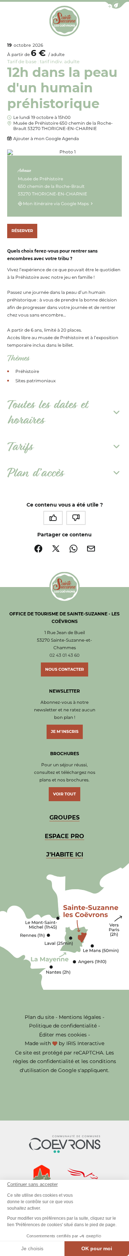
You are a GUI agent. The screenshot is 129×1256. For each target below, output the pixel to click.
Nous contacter (64, 669)
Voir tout (64, 793)
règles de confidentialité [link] (43, 1061)
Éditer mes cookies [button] (63, 1034)
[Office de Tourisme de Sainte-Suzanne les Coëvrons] (65, 21)
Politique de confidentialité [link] (63, 1025)
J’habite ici (64, 854)
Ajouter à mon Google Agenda (46, 138)
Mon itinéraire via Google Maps (56, 203)
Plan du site (39, 1017)
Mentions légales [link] (80, 1017)
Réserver (22, 230)
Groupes (64, 817)
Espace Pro (64, 836)
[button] (116, 5)
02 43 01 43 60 (64, 655)
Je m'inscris (64, 731)
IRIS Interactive (85, 1043)
